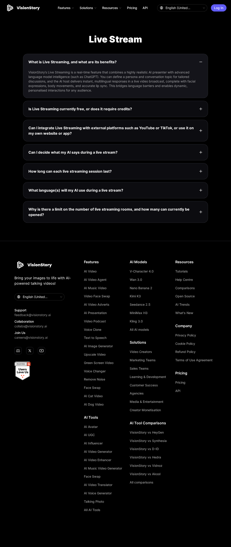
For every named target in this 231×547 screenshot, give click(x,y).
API (145, 8)
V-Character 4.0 (142, 271)
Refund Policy (185, 352)
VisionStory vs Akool (145, 474)
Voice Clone (92, 329)
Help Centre (184, 280)
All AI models (139, 329)
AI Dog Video (94, 404)
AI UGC (89, 435)
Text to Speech (95, 338)
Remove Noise (94, 379)
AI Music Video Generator (103, 468)
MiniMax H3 (139, 313)
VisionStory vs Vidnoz (146, 465)
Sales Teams (139, 368)
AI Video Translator (98, 485)
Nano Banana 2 (141, 288)
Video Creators (141, 352)
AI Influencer (93, 443)
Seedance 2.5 (140, 304)
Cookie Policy (185, 343)
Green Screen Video (98, 363)
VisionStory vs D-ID (144, 449)
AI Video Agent (95, 280)
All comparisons (141, 482)
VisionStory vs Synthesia (148, 441)
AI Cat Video (93, 396)
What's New (184, 313)
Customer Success (144, 385)
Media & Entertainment (146, 402)
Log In (218, 8)
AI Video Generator (98, 451)
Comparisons (185, 288)
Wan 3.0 (136, 280)
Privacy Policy (185, 335)
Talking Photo (94, 501)
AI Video (90, 271)
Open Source (185, 296)
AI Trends (182, 304)
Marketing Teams (143, 360)
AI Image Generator (98, 346)
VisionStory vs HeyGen (147, 432)
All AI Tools (92, 510)
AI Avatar (91, 427)
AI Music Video (95, 288)
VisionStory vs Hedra (145, 457)
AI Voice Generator (98, 493)
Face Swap (92, 388)
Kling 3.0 (136, 321)
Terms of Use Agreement (194, 360)
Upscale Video (95, 354)
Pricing (132, 8)
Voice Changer (95, 371)
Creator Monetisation (145, 410)
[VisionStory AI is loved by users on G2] (46, 371)
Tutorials (181, 271)
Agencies (137, 393)
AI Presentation (95, 313)
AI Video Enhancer (97, 460)
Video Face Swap (97, 296)
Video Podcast (95, 321)
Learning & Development (148, 377)
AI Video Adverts (96, 304)
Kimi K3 (135, 296)
